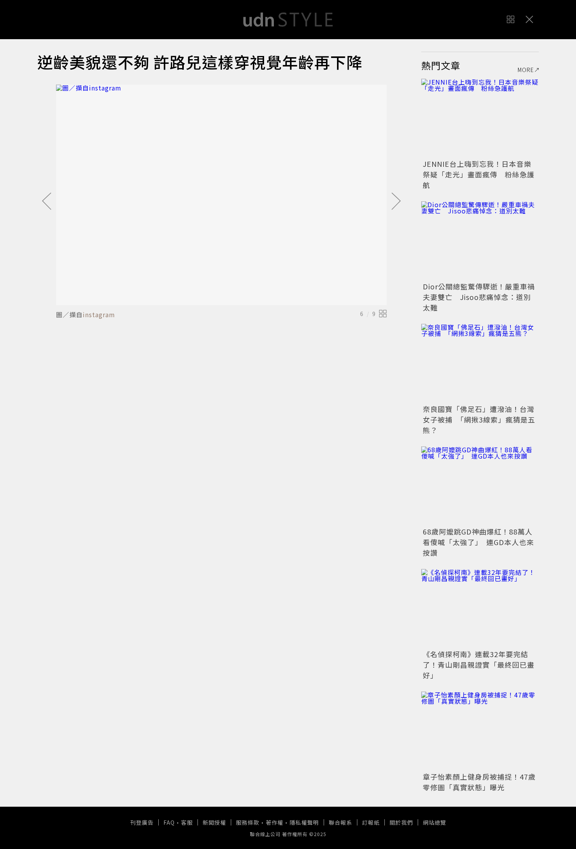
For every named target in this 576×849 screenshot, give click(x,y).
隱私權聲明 (304, 822)
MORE (526, 69)
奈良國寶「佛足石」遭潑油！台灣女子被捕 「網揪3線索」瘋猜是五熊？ (479, 419)
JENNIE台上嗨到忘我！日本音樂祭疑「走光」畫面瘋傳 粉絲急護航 (478, 174)
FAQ (169, 822)
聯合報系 (340, 822)
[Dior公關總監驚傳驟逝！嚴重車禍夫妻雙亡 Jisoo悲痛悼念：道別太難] (480, 240)
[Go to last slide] (46, 201)
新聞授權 (214, 822)
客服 (187, 822)
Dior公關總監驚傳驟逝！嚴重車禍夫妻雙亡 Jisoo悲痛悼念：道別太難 (479, 297)
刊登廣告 (142, 822)
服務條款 (247, 822)
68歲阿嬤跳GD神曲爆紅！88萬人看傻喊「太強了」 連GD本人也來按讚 (478, 542)
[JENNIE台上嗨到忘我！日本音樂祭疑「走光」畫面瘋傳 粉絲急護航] (480, 118)
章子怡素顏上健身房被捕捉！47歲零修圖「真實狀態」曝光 (479, 781)
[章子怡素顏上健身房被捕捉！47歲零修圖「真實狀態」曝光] (480, 731)
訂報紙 (371, 822)
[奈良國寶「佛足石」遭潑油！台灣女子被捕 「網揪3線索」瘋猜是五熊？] (480, 363)
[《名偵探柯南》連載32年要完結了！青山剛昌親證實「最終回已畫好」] (480, 608)
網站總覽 (434, 822)
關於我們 (401, 822)
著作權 (274, 822)
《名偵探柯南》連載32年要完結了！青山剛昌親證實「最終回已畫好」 (478, 664)
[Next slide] (396, 201)
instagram (99, 314)
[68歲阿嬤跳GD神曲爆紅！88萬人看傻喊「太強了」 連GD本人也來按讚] (480, 485)
